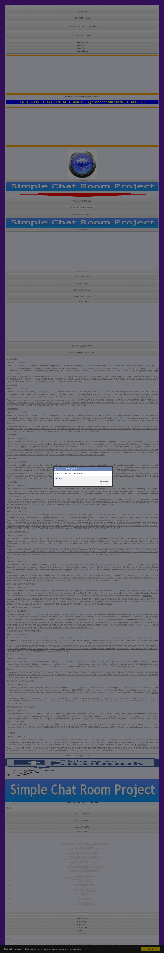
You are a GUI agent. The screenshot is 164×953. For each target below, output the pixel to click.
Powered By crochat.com (103, 484)
